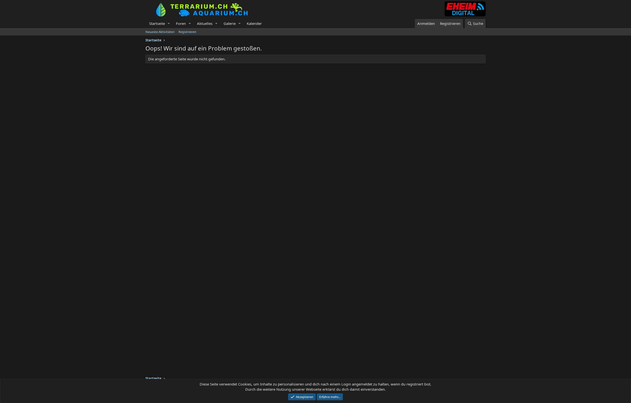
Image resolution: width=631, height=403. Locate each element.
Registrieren (187, 32)
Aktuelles (204, 23)
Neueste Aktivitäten (160, 32)
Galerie (230, 23)
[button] (168, 23)
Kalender (254, 23)
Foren (181, 23)
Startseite (157, 23)
